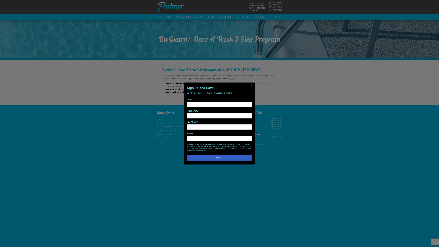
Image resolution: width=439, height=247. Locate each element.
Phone (190, 133)
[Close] (253, 84)
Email (190, 100)
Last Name (192, 122)
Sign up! (219, 158)
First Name (192, 111)
